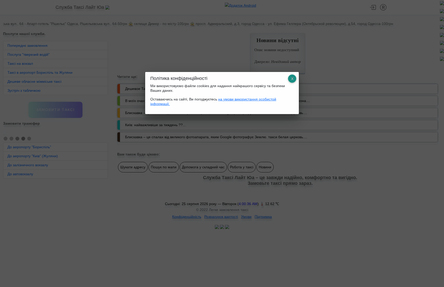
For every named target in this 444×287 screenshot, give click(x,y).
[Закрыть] (292, 79)
